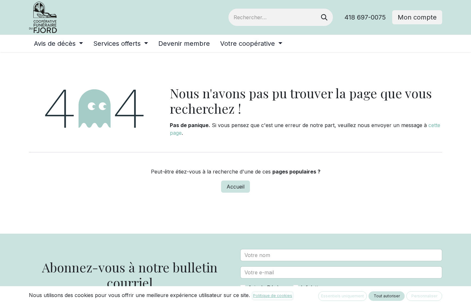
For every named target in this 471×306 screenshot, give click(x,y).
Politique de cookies (272, 295)
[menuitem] (58, 43)
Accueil (235, 186)
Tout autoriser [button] (387, 296)
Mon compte (417, 17)
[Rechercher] (324, 17)
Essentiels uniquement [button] (342, 296)
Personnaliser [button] (424, 296)
